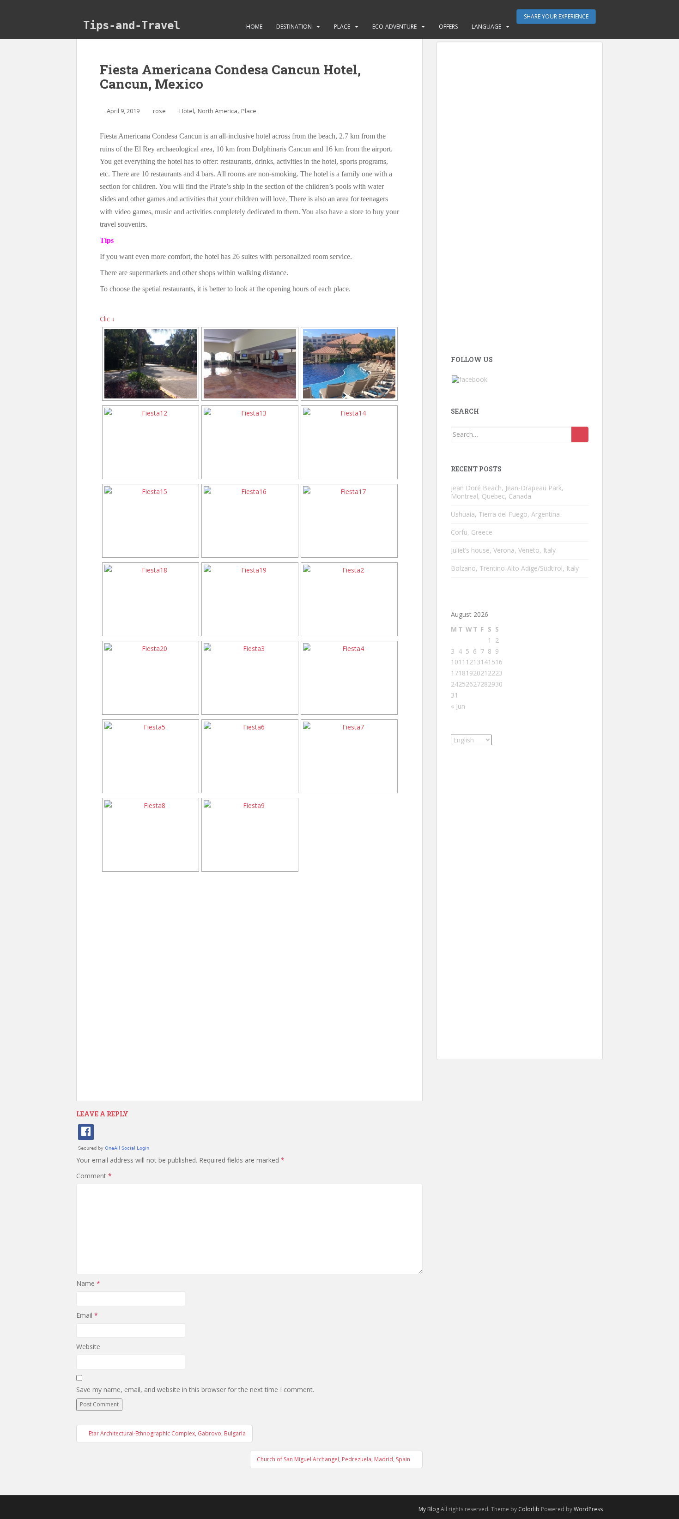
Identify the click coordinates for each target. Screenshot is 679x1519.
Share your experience (556, 16)
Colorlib (529, 1509)
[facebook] (469, 378)
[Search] (579, 434)
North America (217, 111)
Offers (448, 26)
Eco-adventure (394, 26)
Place (342, 26)
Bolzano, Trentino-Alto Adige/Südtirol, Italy (515, 568)
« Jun (458, 706)
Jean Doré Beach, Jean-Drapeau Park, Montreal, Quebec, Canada (507, 491)
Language (486, 26)
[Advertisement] (249, 986)
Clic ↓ (107, 318)
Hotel (186, 111)
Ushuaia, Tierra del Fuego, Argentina (505, 514)
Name (88, 1283)
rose (159, 111)
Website (88, 1346)
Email (87, 1315)
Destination (294, 26)
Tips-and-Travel (131, 25)
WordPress (588, 1509)
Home (254, 26)
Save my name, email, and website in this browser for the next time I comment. (195, 1389)
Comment (94, 1175)
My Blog (428, 1509)
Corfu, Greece (471, 532)
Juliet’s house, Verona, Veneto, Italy (503, 550)
